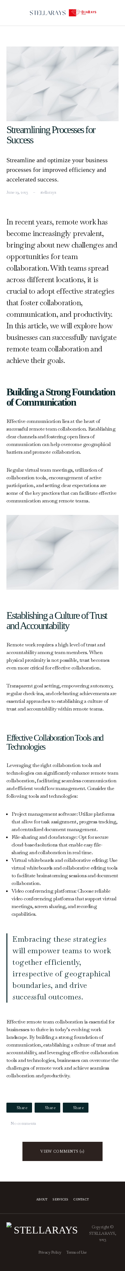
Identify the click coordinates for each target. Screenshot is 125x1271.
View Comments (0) (62, 1151)
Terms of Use (76, 1252)
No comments (23, 1123)
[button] (9, 13)
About (41, 1199)
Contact (81, 1199)
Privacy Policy (50, 1252)
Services (60, 1199)
